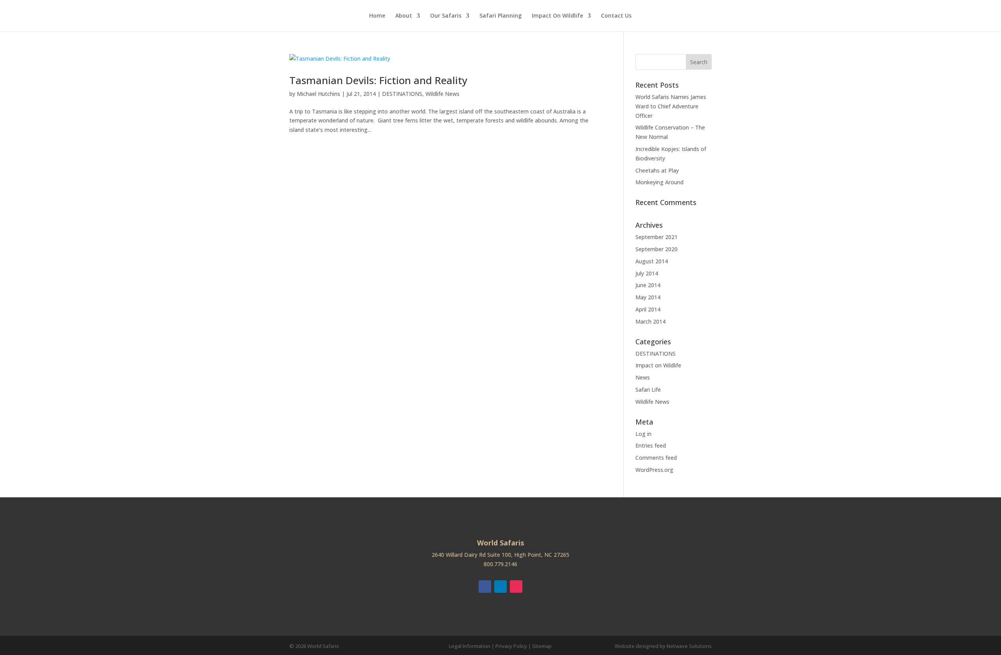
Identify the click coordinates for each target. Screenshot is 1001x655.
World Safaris (323, 646)
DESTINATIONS (402, 93)
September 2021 (656, 237)
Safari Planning (500, 16)
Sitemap (542, 646)
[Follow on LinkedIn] (500, 586)
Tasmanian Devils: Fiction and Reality (378, 80)
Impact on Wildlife (658, 365)
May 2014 (647, 297)
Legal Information (469, 646)
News (642, 377)
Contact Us (616, 16)
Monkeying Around (659, 182)
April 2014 (647, 309)
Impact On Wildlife (557, 16)
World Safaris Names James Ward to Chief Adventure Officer (670, 106)
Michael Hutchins (318, 93)
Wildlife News (442, 93)
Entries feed (650, 445)
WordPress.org (654, 469)
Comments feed (656, 457)
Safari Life (648, 389)
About (403, 16)
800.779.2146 (500, 564)
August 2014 (651, 261)
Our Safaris (445, 16)
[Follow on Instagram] (516, 586)
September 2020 (656, 249)
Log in (643, 433)
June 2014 (647, 285)
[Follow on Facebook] (485, 586)
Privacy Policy (511, 646)
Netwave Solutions (689, 646)
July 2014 (646, 273)
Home (377, 16)
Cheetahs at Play (657, 170)
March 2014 (650, 321)
